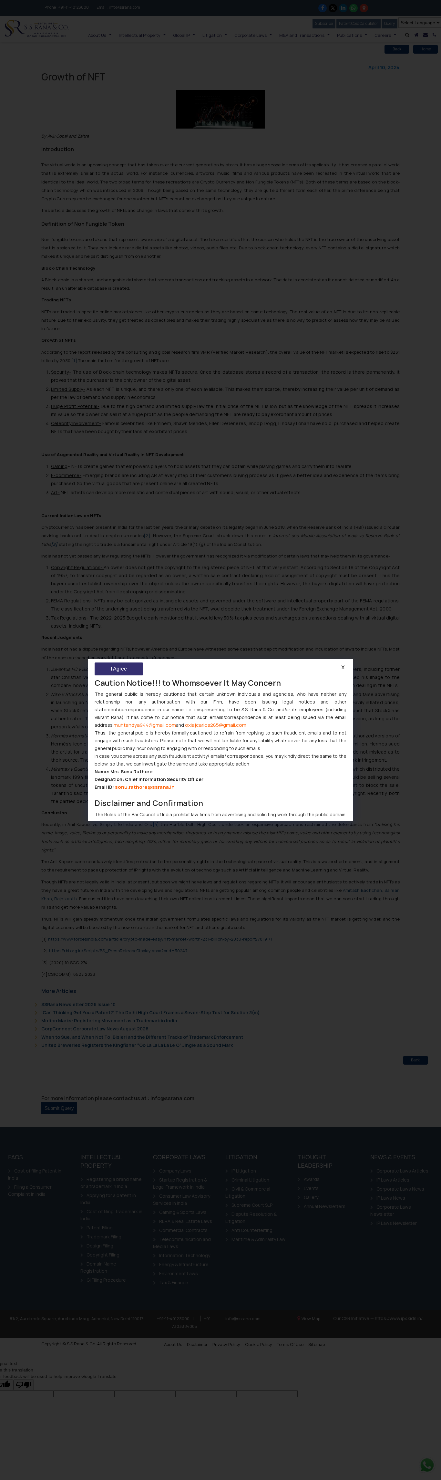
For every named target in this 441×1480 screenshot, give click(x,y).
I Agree (119, 669)
